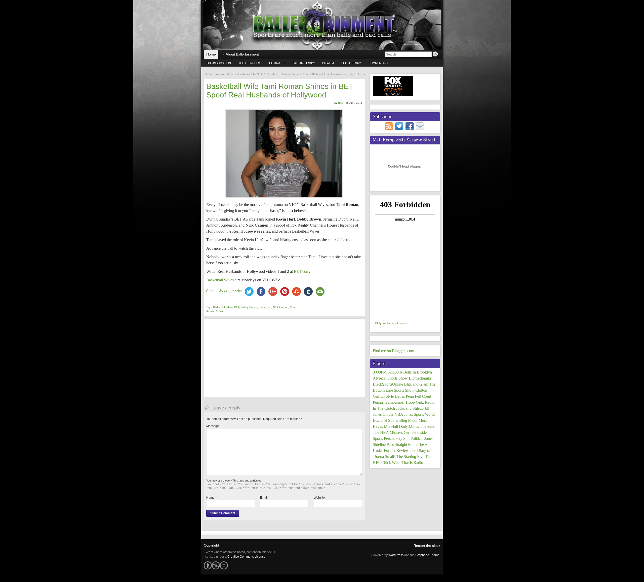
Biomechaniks (420, 378)
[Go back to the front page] (322, 25)
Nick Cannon (280, 307)
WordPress (396, 555)
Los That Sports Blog (390, 420)
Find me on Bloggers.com (393, 351)
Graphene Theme (427, 555)
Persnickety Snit (397, 438)
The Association (218, 63)
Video (219, 311)
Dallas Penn (404, 396)
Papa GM (328, 63)
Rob (340, 102)
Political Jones (422, 438)
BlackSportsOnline (388, 384)
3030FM (380, 372)
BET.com (301, 271)
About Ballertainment (242, 54)
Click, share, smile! (224, 291)
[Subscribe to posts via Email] (419, 126)
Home (211, 54)
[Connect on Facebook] (409, 126)
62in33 (393, 372)
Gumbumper (395, 402)
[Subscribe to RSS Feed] (388, 126)
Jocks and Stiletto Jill (412, 408)
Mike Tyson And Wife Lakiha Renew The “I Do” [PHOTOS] (242, 74)
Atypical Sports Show (390, 378)
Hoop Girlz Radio (420, 402)
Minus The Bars (421, 426)
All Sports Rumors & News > (391, 323)
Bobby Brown (249, 307)
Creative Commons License (246, 556)
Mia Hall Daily (396, 426)
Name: (211, 497)
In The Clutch (384, 408)
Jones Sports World (419, 414)
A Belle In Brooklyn (415, 372)
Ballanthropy (304, 63)
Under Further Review (391, 450)
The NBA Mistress (388, 432)
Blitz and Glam (416, 384)
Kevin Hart (265, 307)
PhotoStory (351, 63)
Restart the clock (427, 546)
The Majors (276, 63)
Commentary (378, 63)
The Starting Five (410, 456)
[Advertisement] (284, 358)
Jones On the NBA (388, 414)
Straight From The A (411, 444)
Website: (320, 497)
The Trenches (249, 63)
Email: (265, 497)
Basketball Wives (220, 280)
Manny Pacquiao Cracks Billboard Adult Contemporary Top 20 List (322, 74)
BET (236, 307)
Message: (214, 426)
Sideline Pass (383, 444)
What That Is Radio (407, 462)
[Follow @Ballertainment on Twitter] (399, 126)
